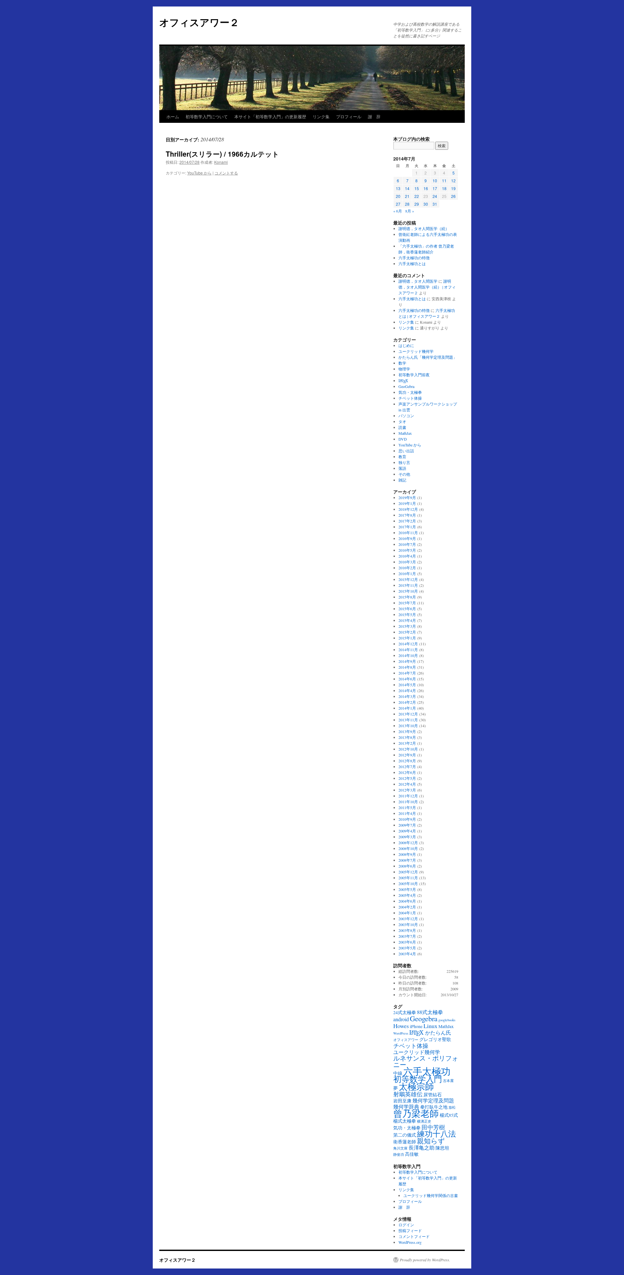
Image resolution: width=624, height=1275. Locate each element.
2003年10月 (408, 924)
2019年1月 (407, 503)
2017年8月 (407, 515)
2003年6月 (407, 942)
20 (398, 196)
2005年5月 (407, 889)
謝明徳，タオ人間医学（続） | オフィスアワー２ (427, 286)
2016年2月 (407, 567)
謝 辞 (374, 116)
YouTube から (199, 172)
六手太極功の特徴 (414, 257)
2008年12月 (408, 842)
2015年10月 (408, 591)
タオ (402, 421)
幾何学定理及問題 (433, 1100)
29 (416, 204)
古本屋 (448, 1080)
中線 (397, 1073)
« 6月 (397, 210)
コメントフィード (414, 1236)
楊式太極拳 (404, 1121)
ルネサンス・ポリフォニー (425, 1061)
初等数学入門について (207, 116)
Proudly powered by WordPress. (425, 1259)
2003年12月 (408, 918)
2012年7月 (407, 766)
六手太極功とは (412, 263)
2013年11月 (408, 719)
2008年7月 (407, 860)
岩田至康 (402, 1101)
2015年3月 (407, 626)
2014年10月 (408, 655)
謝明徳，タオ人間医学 (417, 281)
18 (444, 188)
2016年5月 (407, 550)
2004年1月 (407, 912)
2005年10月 (408, 883)
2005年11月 (408, 877)
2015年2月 (407, 632)
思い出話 (406, 450)
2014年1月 (407, 708)
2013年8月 (407, 737)
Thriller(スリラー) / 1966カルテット (222, 154)
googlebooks (446, 1020)
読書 (402, 427)
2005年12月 (408, 871)
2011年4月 (407, 813)
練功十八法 (436, 1133)
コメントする (226, 172)
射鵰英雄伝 (407, 1094)
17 (435, 188)
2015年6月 (407, 608)
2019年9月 (407, 497)
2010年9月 (407, 819)
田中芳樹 (433, 1127)
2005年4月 (407, 895)
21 (407, 196)
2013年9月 (407, 731)
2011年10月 (408, 801)
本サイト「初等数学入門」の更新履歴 (270, 116)
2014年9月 (407, 661)
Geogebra (423, 1018)
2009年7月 (407, 825)
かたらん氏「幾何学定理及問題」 (427, 357)
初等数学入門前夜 (414, 374)
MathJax (405, 433)
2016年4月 (407, 556)
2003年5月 (407, 947)
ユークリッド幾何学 (416, 351)
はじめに (406, 345)
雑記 (402, 480)
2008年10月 (408, 848)
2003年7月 (407, 936)
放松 (452, 1107)
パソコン (406, 415)
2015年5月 (407, 614)
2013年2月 (407, 743)
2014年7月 (407, 673)
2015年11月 (408, 585)
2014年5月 (407, 684)
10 (435, 180)
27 (398, 204)
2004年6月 (407, 901)
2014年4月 (407, 690)
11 (444, 180)
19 (453, 188)
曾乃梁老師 (416, 1113)
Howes (401, 1026)
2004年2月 (407, 906)
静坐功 (398, 1154)
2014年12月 (408, 643)
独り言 (404, 462)
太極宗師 (416, 1086)
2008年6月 (407, 866)
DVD (402, 439)
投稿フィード (410, 1230)
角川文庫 (400, 1148)
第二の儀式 (404, 1135)
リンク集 (321, 116)
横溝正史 (424, 1121)
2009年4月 (407, 830)
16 (425, 188)
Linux (430, 1026)
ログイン (406, 1224)
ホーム (172, 116)
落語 (402, 468)
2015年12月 (408, 579)
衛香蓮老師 (404, 1142)
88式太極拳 (430, 1012)
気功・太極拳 (410, 392)
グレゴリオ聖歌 (435, 1039)
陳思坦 (442, 1148)
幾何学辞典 (406, 1106)
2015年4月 (407, 620)
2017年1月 (407, 526)
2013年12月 (408, 713)
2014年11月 (408, 649)
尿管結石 (432, 1095)
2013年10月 (408, 725)
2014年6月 (407, 678)
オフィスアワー (405, 1039)
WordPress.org (410, 1242)
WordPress (400, 1033)
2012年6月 (407, 772)
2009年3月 (407, 836)
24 (435, 196)
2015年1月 (407, 637)
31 (435, 204)
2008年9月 (407, 854)
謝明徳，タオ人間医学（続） (423, 228)
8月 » (409, 210)
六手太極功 (426, 1071)
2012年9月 (407, 754)
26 (453, 196)
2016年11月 (408, 532)
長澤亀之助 (422, 1147)
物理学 (404, 368)
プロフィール (348, 116)
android (401, 1019)
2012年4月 (407, 784)
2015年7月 (407, 602)
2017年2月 (407, 520)
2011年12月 (408, 795)
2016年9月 (407, 538)
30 (425, 204)
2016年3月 (407, 561)
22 (416, 196)
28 (407, 204)
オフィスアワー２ (199, 22)
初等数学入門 (417, 1079)
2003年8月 (407, 930)
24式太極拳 (404, 1012)
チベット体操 (410, 398)
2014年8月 (407, 667)
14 (407, 188)
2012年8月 (407, 760)
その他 (404, 474)
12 (453, 180)
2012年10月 (408, 749)
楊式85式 (449, 1115)
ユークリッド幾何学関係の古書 (430, 1195)
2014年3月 (407, 696)
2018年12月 (408, 509)
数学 (402, 363)
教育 (402, 456)
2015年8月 (407, 596)
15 (416, 188)
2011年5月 (407, 807)
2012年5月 (407, 778)
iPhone (416, 1026)
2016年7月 (407, 544)
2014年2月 (407, 702)
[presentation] (403, 381)
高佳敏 (412, 1154)
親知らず (431, 1140)
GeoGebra (406, 386)
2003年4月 (407, 953)
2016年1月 (407, 573)
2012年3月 (407, 789)
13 (398, 188)
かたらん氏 (438, 1032)
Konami (221, 162)
